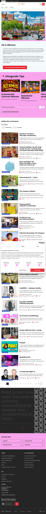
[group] (10, 92)
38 (35, 383)
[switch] (17, 265)
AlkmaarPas (9, 127)
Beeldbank (3, 479)
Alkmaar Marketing (28, 465)
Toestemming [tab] (8, 246)
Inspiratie (27, 444)
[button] (40, 107)
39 (38, 383)
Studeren (16, 1)
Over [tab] (38, 246)
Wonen (7, 1)
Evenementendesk (28, 458)
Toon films (19, 127)
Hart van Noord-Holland (30, 456)
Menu (3, 4)
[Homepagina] (1, 7)
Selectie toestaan (22, 270)
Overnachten (28, 441)
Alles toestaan (37, 270)
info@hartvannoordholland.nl (8, 494)
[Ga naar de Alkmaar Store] (43, 4)
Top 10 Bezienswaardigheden (8, 456)
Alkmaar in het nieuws (6, 481)
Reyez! (10, 511)
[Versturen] (22, 428)
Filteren (6, 124)
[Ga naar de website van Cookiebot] (39, 243)
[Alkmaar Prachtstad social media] (40, 511)
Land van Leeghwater (6, 460)
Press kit (3, 476)
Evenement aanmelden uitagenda (15, 67)
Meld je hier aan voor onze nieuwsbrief (12, 51)
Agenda (5, 441)
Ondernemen (12, 1)
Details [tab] (23, 246)
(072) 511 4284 (4, 492)
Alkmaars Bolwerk (28, 462)
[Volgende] (41, 384)
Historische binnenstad (6, 458)
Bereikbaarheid (7, 444)
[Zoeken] (41, 4)
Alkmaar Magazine (28, 467)
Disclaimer (29, 511)
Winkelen (3, 462)
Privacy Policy (22, 511)
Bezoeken (3, 1)
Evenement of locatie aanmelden (32, 460)
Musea (2, 465)
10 (30, 383)
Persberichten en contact (7, 474)
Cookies (15, 511)
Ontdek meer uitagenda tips (11, 111)
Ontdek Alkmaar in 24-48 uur (8, 467)
